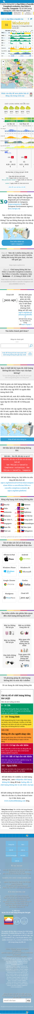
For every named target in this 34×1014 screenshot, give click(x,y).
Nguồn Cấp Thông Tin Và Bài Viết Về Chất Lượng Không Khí (17, 883)
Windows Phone (9, 567)
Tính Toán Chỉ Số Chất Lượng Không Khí (17, 898)
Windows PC (25, 567)
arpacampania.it (15, 204)
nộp (28, 1000)
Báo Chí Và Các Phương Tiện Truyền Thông (17, 874)
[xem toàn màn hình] (31, 19)
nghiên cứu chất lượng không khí (16, 877)
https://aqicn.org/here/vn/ (17, 265)
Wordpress (9, 593)
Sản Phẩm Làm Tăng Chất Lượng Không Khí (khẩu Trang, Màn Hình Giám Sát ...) (17, 902)
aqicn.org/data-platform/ (17, 490)
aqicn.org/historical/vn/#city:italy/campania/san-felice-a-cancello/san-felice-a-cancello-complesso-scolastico (17, 485)
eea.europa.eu (14, 208)
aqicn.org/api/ (26, 324)
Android (25, 555)
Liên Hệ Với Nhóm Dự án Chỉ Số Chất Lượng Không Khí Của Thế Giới (17, 871)
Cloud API (25, 593)
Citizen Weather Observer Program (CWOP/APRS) (17, 950)
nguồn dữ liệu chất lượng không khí (17, 896)
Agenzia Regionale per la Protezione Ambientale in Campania (17, 953)
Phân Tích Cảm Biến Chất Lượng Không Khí (17, 887)
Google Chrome (9, 580)
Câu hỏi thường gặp (16, 891)
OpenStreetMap (23, 87)
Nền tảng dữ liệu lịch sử (16, 907)
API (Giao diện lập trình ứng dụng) (16, 905)
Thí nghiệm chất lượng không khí (17, 886)
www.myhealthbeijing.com (15, 801)
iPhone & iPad (9, 555)
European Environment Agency (16, 956)
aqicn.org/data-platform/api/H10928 (25, 314)
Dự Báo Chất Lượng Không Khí (17, 900)
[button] (13, 74)
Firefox (25, 580)
